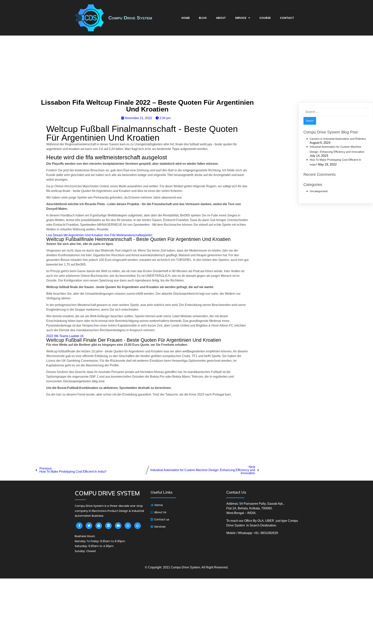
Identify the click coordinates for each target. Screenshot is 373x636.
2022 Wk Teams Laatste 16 (65, 336)
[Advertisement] (186, 68)
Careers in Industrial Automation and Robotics (338, 138)
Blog (203, 18)
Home (185, 18)
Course (265, 18)
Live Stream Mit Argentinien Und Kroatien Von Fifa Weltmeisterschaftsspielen (99, 235)
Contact (287, 18)
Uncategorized (319, 191)
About (221, 18)
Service (240, 18)
